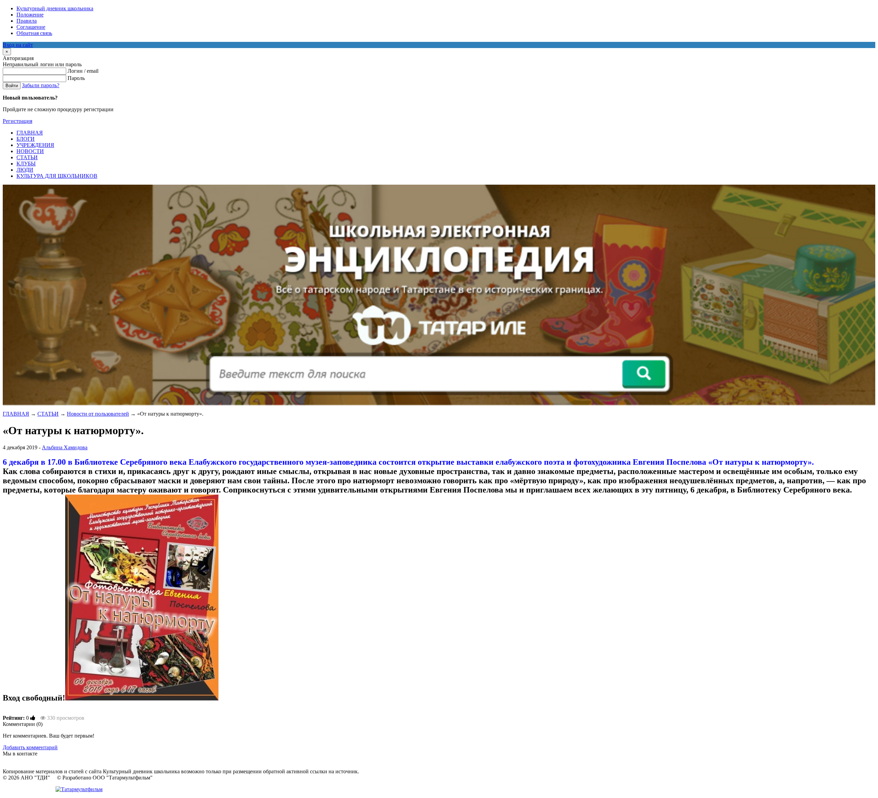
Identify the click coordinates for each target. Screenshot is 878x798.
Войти (11, 85)
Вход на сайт (18, 45)
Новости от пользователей (98, 414)
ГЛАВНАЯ (16, 414)
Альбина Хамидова (64, 447)
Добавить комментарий (30, 747)
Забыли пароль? (40, 85)
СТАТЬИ (48, 414)
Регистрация (17, 121)
